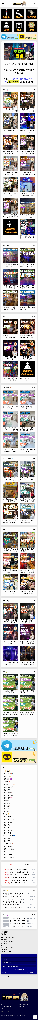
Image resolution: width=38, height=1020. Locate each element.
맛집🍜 (8, 806)
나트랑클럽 (9, 854)
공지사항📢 (9, 774)
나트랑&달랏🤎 (9, 844)
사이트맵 (21, 1006)
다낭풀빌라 (9, 817)
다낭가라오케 (10, 819)
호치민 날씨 (4, 944)
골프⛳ (8, 800)
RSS (2, 1008)
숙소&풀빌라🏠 (10, 784)
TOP (21, 993)
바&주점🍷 (9, 792)
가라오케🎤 (9, 787)
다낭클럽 (8, 825)
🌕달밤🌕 (8, 771)
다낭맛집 (8, 833)
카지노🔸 (9, 809)
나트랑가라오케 (10, 846)
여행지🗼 (9, 803)
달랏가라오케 (10, 857)
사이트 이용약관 (23, 1004)
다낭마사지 (9, 830)
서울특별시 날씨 (5, 934)
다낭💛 (7, 814)
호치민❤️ (7, 782)
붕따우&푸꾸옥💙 (10, 835)
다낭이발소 (9, 822)
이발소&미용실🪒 (11, 795)
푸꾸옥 (8, 841)
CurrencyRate (5, 977)
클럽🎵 (8, 790)
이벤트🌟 (9, 776)
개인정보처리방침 (6, 1006)
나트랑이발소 (10, 849)
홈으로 (3, 1004)
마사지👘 (9, 798)
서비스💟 (9, 779)
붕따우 (8, 838)
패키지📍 (9, 811)
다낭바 (8, 827)
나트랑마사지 (10, 852)
